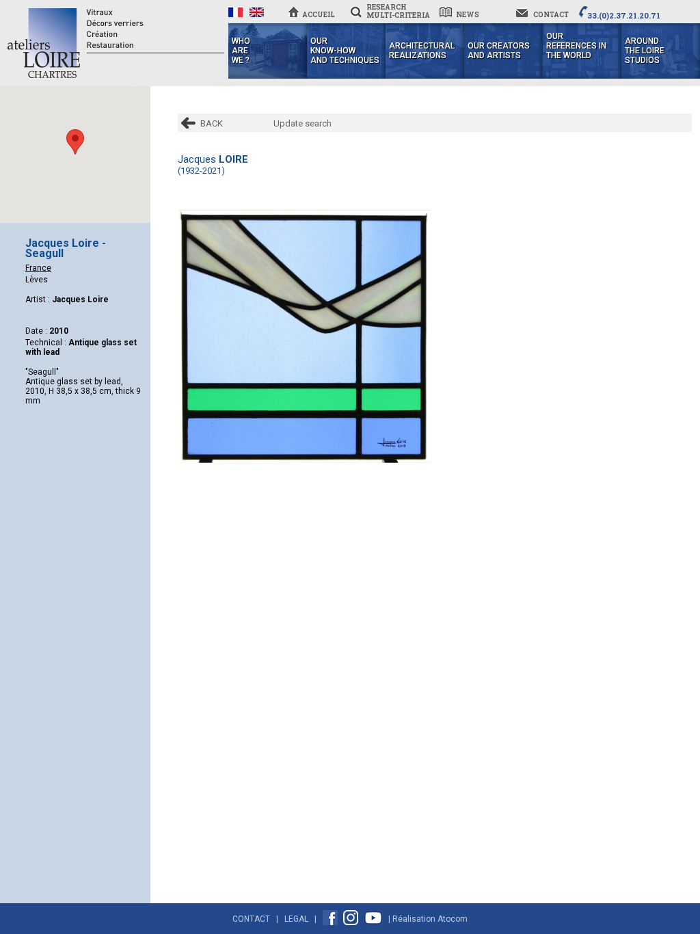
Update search (302, 123)
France (38, 268)
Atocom (453, 919)
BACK (211, 123)
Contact (251, 919)
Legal (296, 919)
